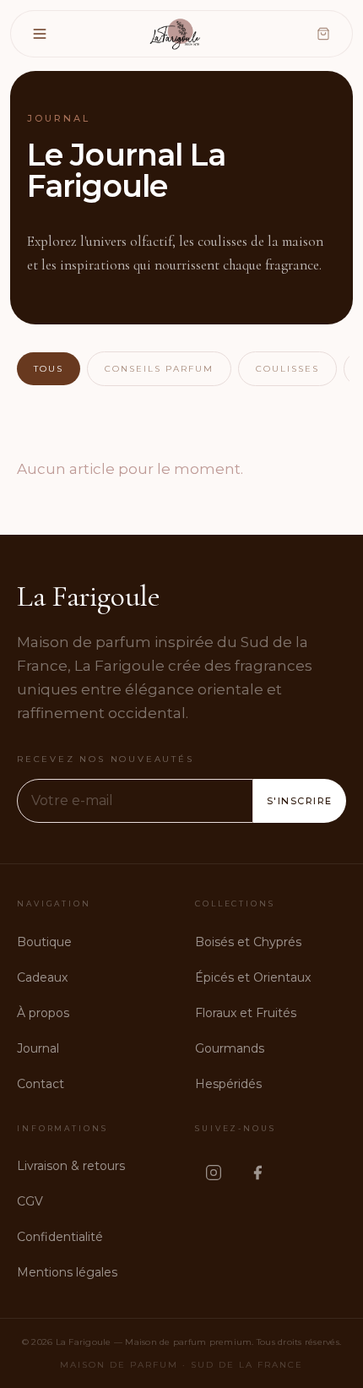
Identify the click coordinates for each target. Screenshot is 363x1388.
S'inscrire (300, 801)
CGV (30, 1201)
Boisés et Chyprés (248, 942)
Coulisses (287, 368)
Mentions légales (67, 1272)
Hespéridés (228, 1083)
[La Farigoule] (176, 34)
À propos (43, 1013)
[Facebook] (257, 1172)
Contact (40, 1083)
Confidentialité (60, 1236)
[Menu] (39, 33)
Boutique (44, 942)
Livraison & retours (71, 1165)
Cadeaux (42, 977)
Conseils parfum (159, 368)
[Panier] (323, 33)
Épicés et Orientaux (253, 977)
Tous (48, 368)
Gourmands (229, 1048)
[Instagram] (213, 1172)
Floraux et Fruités (245, 1013)
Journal (38, 1048)
